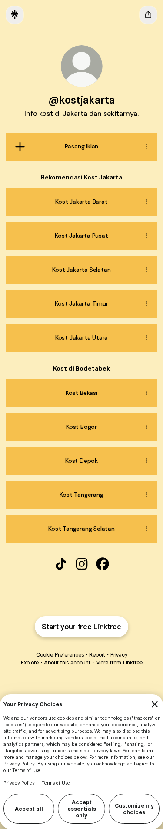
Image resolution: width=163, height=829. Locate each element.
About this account (67, 662)
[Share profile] (148, 15)
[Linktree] (14, 15)
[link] (60, 563)
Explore (30, 662)
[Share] (146, 147)
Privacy (118, 654)
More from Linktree (119, 662)
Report (97, 654)
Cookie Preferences (60, 654)
